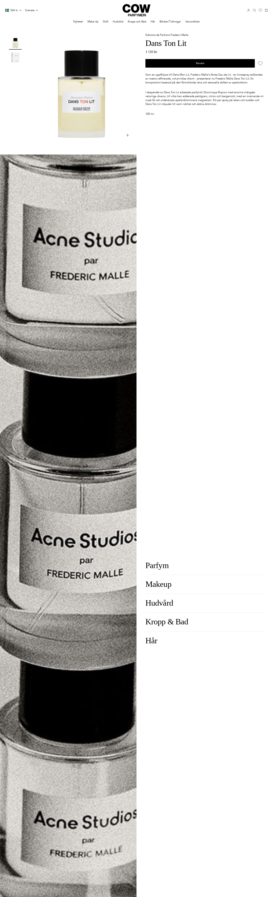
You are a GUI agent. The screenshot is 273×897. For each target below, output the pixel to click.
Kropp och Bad (137, 21)
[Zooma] (127, 135)
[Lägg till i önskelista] (260, 63)
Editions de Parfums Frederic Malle (166, 35)
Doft (105, 21)
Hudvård (118, 21)
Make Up (92, 21)
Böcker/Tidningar (170, 21)
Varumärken (192, 21)
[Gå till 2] (15, 56)
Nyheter (78, 21)
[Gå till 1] (15, 42)
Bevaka (200, 63)
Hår (153, 21)
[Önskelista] (260, 10)
